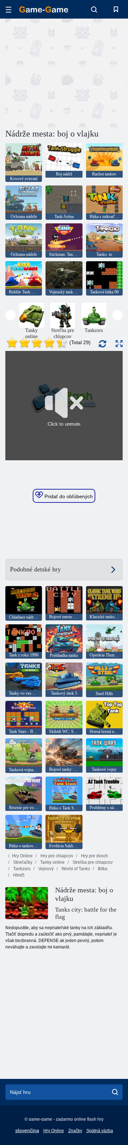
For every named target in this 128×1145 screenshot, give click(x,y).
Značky (75, 1130)
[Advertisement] (96, 72)
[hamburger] (8, 9)
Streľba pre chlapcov (92, 862)
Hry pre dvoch (94, 855)
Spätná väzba (99, 1130)
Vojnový (45, 868)
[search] (115, 1092)
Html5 (18, 875)
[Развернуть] (119, 343)
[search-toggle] (94, 9)
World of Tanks (75, 868)
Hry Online (22, 855)
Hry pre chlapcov (56, 855)
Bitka (102, 868)
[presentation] (10, 315)
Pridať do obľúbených (68, 496)
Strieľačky (22, 862)
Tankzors (21, 868)
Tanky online (52, 862)
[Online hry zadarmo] (44, 9)
